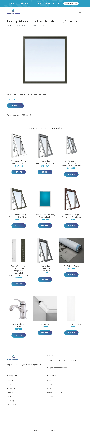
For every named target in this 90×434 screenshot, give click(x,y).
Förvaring (11, 388)
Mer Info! (15, 106)
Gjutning (10, 393)
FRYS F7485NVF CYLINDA (71, 324)
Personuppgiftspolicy (55, 393)
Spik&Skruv (11, 405)
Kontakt (50, 384)
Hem (9, 25)
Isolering (10, 401)
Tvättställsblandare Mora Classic (19, 325)
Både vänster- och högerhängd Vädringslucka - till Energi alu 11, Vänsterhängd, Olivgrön (18, 270)
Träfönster (42, 94)
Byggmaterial (12, 413)
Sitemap (50, 397)
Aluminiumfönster (30, 94)
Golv (9, 397)
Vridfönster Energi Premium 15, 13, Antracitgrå (45, 268)
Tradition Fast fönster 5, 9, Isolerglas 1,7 (45, 216)
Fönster (20, 94)
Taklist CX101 (45, 324)
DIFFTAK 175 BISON (71, 266)
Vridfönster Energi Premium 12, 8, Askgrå (45, 162)
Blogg (49, 380)
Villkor (49, 388)
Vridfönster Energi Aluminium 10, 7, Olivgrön (18, 216)
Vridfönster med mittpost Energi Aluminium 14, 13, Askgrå (71, 163)
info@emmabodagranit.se (57, 368)
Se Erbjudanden (71, 3)
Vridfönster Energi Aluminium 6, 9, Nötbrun (71, 216)
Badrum (10, 380)
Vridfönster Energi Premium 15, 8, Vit (18, 162)
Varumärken (12, 409)
